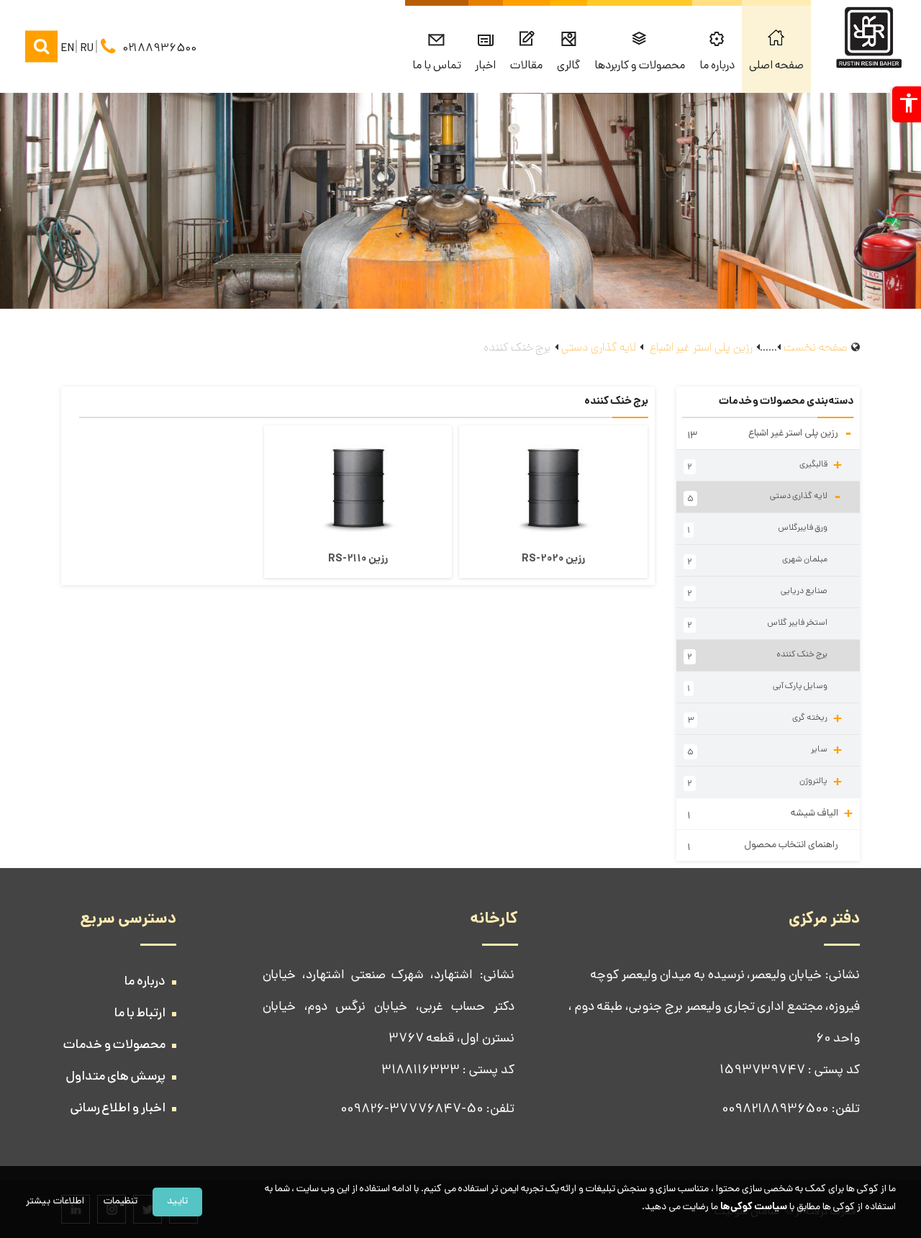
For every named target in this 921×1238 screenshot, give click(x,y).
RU (87, 48)
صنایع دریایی (757, 593)
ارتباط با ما (139, 1014)
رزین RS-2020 (553, 559)
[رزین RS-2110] (358, 487)
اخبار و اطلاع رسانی (117, 1109)
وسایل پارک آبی (757, 688)
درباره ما (717, 66)
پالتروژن (764, 781)
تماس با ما (436, 66)
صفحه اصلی (776, 66)
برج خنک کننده (757, 656)
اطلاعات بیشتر (55, 1201)
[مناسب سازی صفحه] (906, 104)
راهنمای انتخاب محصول (762, 847)
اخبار (485, 66)
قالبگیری (764, 465)
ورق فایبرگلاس (757, 530)
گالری (568, 66)
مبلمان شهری (757, 561)
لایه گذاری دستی (764, 501)
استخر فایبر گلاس (757, 625)
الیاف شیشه (769, 814)
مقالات (526, 66)
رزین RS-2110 (357, 559)
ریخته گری (764, 718)
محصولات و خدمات (114, 1045)
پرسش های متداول (115, 1077)
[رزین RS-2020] (553, 487)
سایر (764, 750)
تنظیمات (120, 1201)
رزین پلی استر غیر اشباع (769, 437)
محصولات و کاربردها (639, 66)
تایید (177, 1201)
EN (67, 48)
